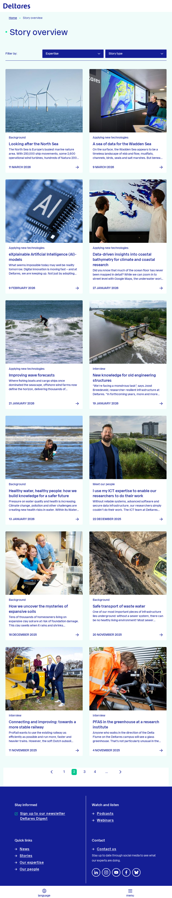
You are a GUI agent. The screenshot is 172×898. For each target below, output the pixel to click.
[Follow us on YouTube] (116, 872)
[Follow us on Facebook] (126, 872)
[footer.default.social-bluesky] (136, 872)
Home (13, 18)
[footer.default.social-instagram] (106, 872)
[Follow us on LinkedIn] (96, 872)
